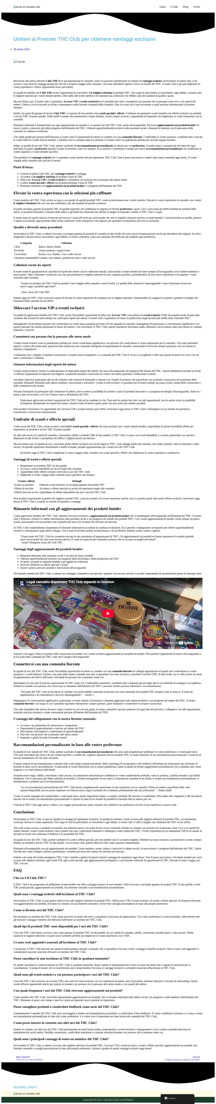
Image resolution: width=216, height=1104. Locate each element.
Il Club (174, 6)
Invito (196, 6)
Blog (185, 6)
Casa (162, 6)
